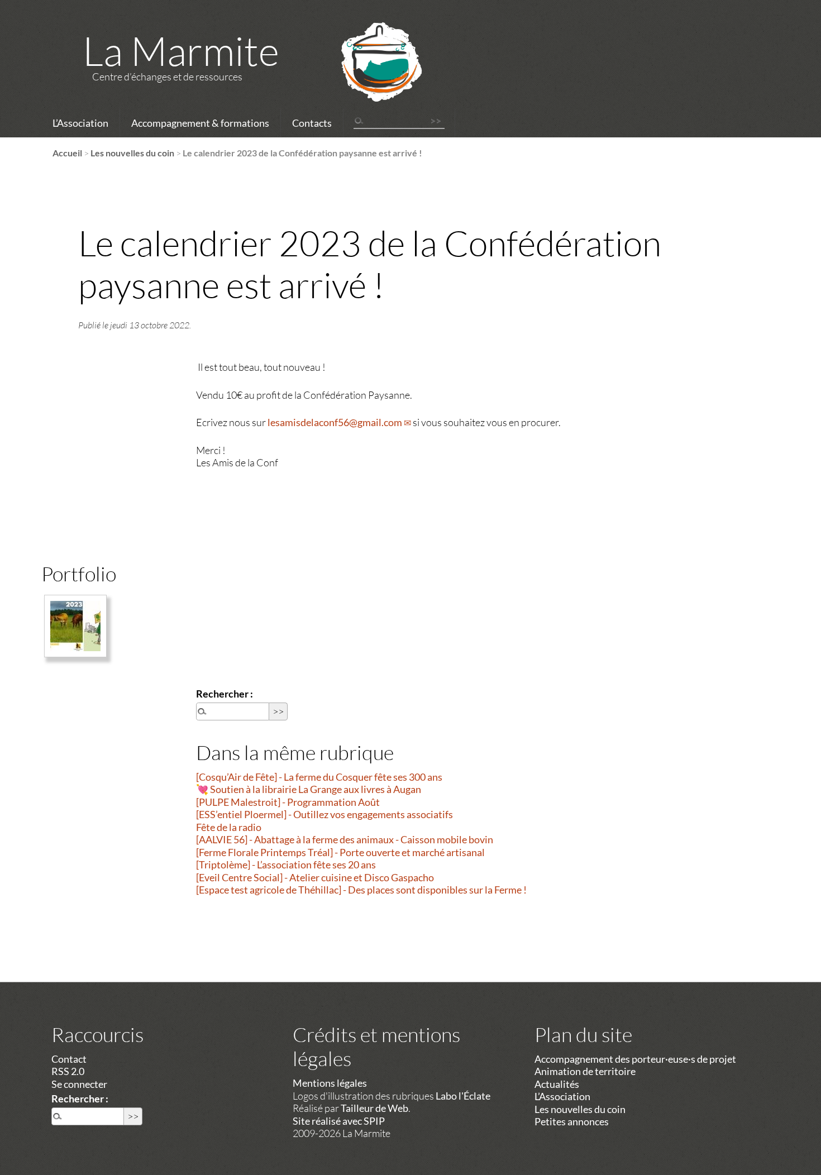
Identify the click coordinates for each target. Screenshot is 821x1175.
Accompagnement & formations (200, 123)
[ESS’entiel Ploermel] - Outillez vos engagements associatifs (324, 814)
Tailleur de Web (374, 1108)
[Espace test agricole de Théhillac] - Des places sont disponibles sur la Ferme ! (361, 889)
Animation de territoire (585, 1071)
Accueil (67, 152)
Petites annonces (571, 1121)
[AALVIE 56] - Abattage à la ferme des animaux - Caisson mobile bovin (344, 839)
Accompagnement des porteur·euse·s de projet (635, 1059)
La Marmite (181, 50)
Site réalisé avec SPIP (339, 1121)
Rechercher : (224, 693)
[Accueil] (367, 76)
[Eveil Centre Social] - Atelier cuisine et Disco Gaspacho (315, 877)
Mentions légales (330, 1083)
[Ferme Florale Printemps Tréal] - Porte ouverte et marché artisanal (340, 852)
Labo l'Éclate (463, 1096)
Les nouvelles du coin (132, 152)
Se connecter (79, 1084)
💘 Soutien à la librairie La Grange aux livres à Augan (308, 789)
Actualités (556, 1084)
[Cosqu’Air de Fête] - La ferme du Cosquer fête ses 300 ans (319, 777)
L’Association (80, 123)
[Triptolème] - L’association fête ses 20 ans (286, 864)
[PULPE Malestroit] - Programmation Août (288, 802)
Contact (69, 1059)
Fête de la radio (228, 827)
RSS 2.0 (67, 1071)
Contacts (312, 123)
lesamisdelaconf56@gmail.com (335, 422)
